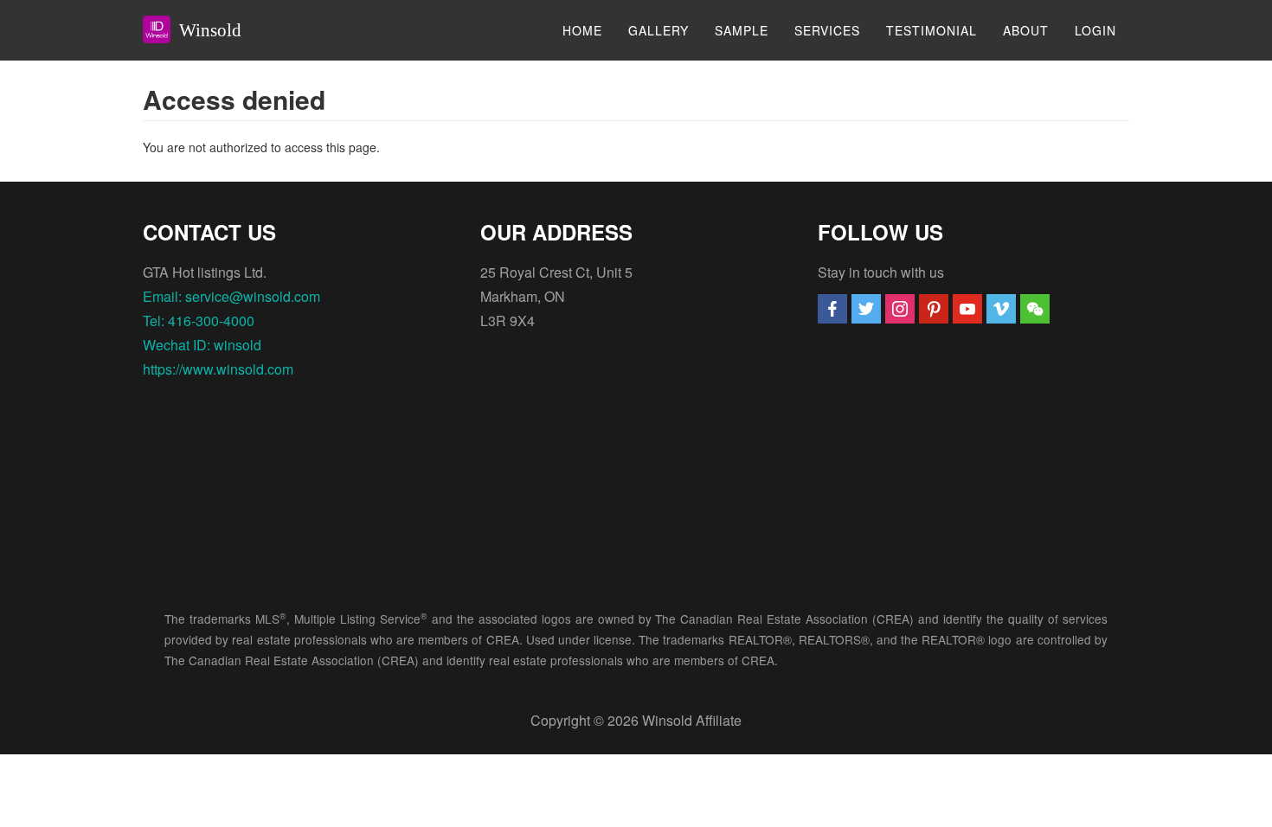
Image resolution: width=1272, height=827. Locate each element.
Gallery (658, 30)
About (1026, 30)
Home (582, 30)
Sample (741, 30)
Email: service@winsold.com (231, 296)
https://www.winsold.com (218, 369)
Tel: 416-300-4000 (198, 320)
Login (1095, 30)
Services (827, 30)
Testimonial (931, 30)
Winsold (210, 30)
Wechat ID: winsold (202, 345)
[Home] (163, 29)
